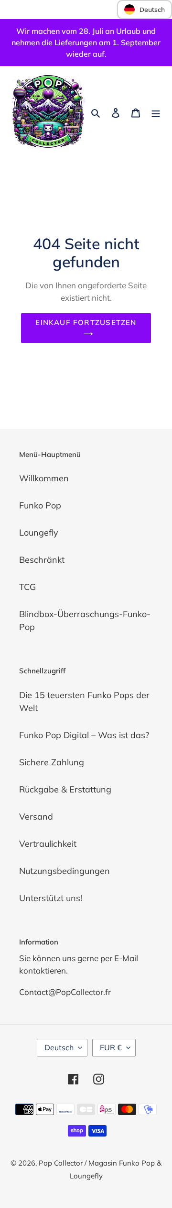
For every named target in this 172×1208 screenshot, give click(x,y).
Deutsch (59, 1047)
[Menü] (156, 112)
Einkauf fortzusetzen (85, 322)
